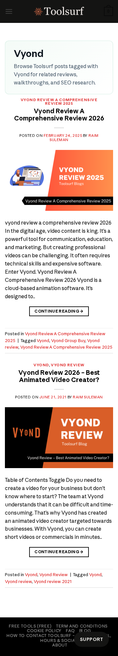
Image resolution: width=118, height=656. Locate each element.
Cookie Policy (44, 630)
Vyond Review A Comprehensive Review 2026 (59, 114)
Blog (85, 630)
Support (91, 639)
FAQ (70, 630)
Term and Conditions (82, 626)
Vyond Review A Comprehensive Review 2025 (59, 102)
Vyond (43, 340)
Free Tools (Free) (30, 626)
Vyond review (18, 581)
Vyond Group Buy (68, 340)
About (59, 645)
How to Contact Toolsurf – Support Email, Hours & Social (59, 638)
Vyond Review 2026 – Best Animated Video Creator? (59, 376)
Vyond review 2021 (52, 581)
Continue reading (59, 311)
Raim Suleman (88, 397)
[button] (9, 11)
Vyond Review (68, 365)
